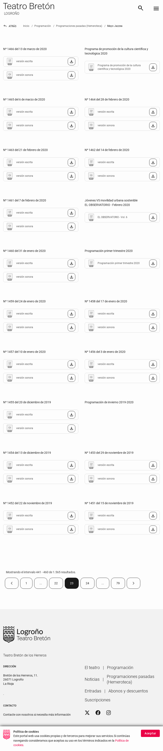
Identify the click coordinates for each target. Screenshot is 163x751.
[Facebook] (98, 713)
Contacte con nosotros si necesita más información (37, 714)
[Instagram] (108, 713)
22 (58, 584)
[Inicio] (68, 6)
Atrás (9, 26)
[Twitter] (87, 713)
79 (120, 584)
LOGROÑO (11, 13)
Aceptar (150, 733)
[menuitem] (92, 667)
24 (90, 584)
